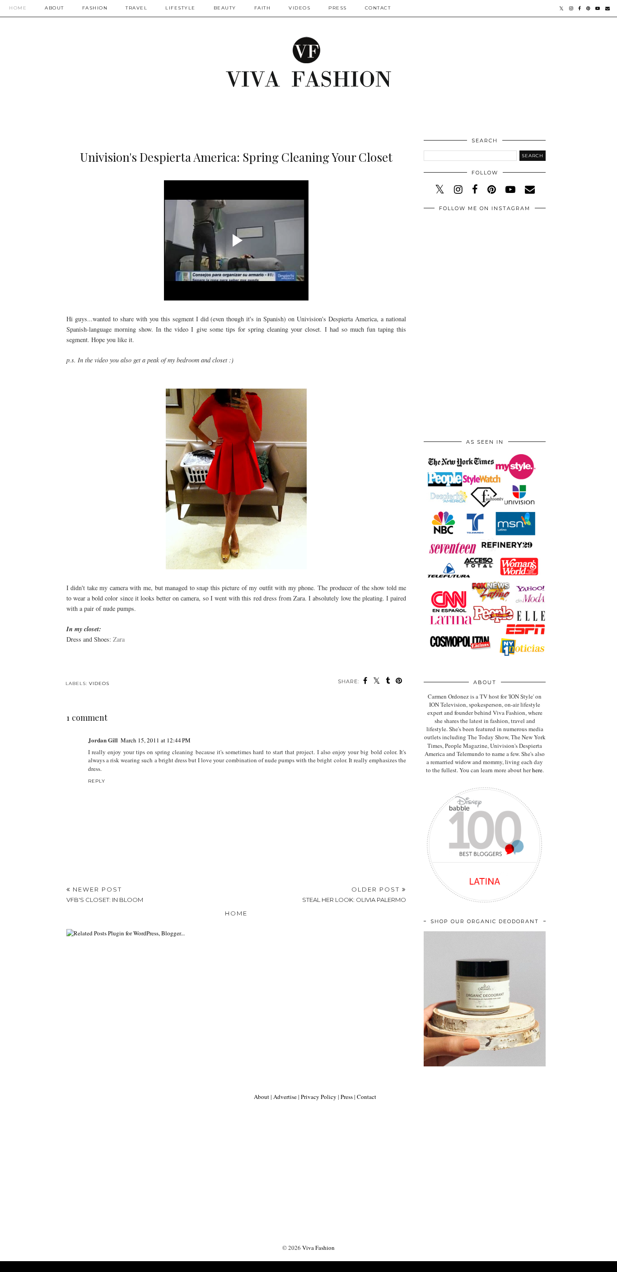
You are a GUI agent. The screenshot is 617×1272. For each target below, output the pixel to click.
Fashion (95, 8)
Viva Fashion (318, 1248)
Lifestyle (180, 8)
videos (99, 683)
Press (337, 8)
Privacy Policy (319, 1097)
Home (18, 8)
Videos (299, 8)
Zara (119, 639)
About (54, 8)
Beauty (225, 8)
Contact (378, 8)
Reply (96, 781)
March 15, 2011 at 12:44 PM (156, 740)
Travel (136, 8)
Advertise (285, 1097)
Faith (262, 8)
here (537, 770)
